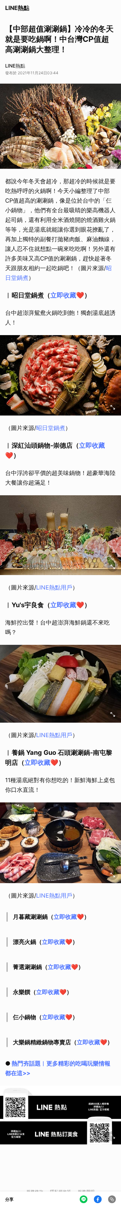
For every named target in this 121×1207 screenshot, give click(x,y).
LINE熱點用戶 (54, 587)
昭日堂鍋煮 (50, 428)
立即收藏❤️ (67, 295)
